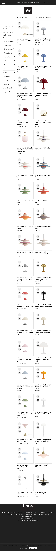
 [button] (19, 23)
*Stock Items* (7, 45)
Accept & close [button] (33, 548)
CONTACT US (10, 514)
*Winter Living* (7, 53)
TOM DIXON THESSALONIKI (27, 2)
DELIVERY (51, 512)
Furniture (5, 61)
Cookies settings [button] (23, 548)
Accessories (6, 57)
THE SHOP (18, 2)
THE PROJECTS (36, 2)
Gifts (4, 65)
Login (54, 2)
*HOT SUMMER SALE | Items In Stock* (8, 35)
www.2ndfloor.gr (33, 520)
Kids (4, 69)
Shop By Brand (8, 92)
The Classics (6, 84)
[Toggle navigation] (3, 3)
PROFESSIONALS (19, 514)
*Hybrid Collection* (9, 41)
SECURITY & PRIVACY (44, 514)
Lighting (5, 72)
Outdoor (5, 80)
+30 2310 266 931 (23, 520)
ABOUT (4, 512)
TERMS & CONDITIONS (31, 514)
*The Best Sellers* (8, 49)
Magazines (6, 76)
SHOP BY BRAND (12, 512)
